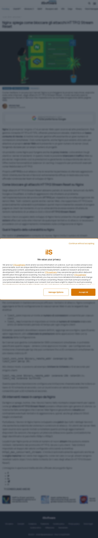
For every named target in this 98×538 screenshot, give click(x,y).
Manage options (56, 292)
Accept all (83, 292)
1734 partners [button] (19, 264)
